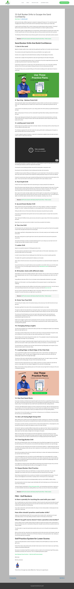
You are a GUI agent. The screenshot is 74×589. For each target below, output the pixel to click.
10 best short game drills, (34, 486)
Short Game (17, 19)
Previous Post (12, 578)
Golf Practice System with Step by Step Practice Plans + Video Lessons (36, 38)
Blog (23, 2)
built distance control (43, 266)
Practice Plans (35, 2)
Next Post (62, 578)
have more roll (48, 287)
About (27, 2)
